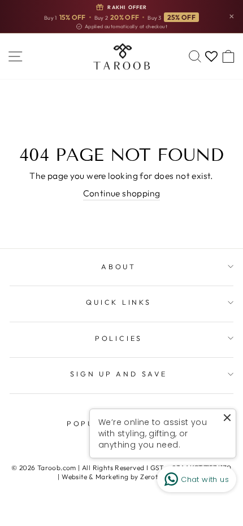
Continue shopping (121, 193)
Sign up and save (118, 373)
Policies (118, 338)
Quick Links (118, 301)
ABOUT (118, 266)
